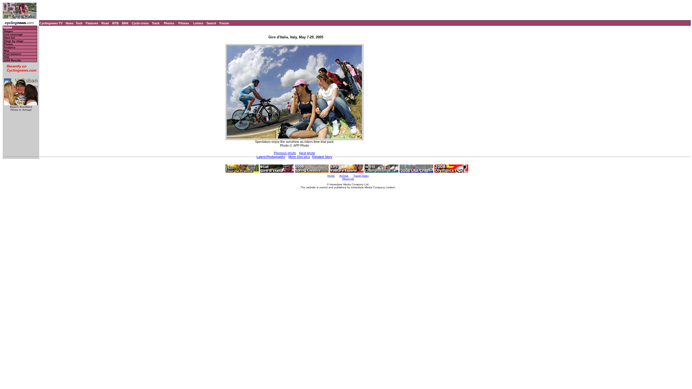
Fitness (183, 23)
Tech (79, 23)
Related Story (322, 157)
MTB (115, 23)
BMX (125, 23)
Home (7, 27)
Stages (8, 31)
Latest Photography (271, 157)
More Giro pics (299, 157)
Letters (198, 23)
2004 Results (12, 60)
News (70, 23)
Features (92, 23)
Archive (343, 175)
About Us (348, 178)
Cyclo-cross (140, 23)
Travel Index (361, 175)
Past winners (12, 53)
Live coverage (13, 34)
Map (6, 50)
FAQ (6, 57)
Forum (224, 23)
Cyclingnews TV (50, 23)
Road (105, 23)
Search (211, 23)
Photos (169, 23)
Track (155, 23)
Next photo (307, 153)
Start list (9, 37)
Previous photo (285, 153)
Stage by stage (14, 40)
